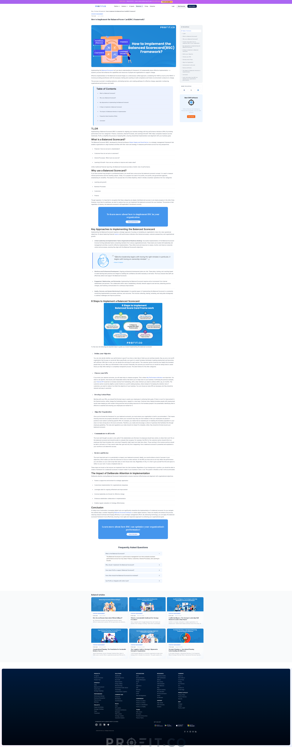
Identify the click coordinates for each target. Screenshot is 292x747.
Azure (137, 681)
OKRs (95, 685)
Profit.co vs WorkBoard (142, 704)
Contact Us (181, 687)
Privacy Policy (181, 694)
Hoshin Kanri (97, 689)
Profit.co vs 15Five (140, 702)
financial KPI (100, 382)
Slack (137, 675)
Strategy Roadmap (98, 690)
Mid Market (118, 698)
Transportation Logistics (121, 691)
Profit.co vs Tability (141, 706)
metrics (117, 234)
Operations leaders (119, 717)
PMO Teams (139, 712)
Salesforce (138, 685)
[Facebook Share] (184, 90)
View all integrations (141, 695)
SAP (137, 687)
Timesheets (97, 713)
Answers (159, 706)
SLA (179, 685)
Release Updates (161, 689)
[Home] (100, 6)
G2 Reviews (160, 697)
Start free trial (181, 6)
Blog (92, 11)
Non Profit (117, 679)
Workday (138, 689)
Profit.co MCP (181, 708)
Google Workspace (140, 679)
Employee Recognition (99, 698)
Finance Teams (140, 717)
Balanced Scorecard (107, 70)
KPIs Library (160, 681)
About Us (180, 675)
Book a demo (192, 6)
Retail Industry (118, 681)
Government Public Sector (121, 687)
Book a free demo (133, 534)
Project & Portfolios (98, 707)
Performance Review (99, 696)
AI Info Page (181, 689)
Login (173, 6)
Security (180, 698)
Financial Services (119, 677)
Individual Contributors (120, 710)
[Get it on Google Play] (158, 725)
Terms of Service (182, 696)
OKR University (161, 704)
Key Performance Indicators (155, 377)
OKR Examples (160, 683)
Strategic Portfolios (99, 709)
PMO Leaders (118, 713)
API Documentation (162, 693)
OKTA (137, 693)
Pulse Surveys (97, 700)
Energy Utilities (118, 683)
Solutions (124, 6)
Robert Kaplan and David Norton (139, 142)
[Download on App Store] (180, 725)
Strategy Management (99, 11)
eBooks (159, 679)
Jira (137, 683)
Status (158, 695)
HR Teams (138, 713)
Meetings (96, 702)
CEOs (116, 706)
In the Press (181, 679)
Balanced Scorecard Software (122, 512)
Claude (180, 706)
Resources (138, 6)
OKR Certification (161, 677)
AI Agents (131, 6)
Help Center (160, 702)
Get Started (191, 116)
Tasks (95, 711)
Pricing (146, 6)
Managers (117, 712)
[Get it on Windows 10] (191, 725)
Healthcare (117, 675)
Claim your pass (166, 1)
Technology (118, 689)
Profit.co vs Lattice (140, 700)
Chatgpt (180, 704)
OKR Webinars (160, 685)
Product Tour (97, 679)
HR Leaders (118, 708)
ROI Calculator (160, 691)
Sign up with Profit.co (133, 221)
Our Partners (181, 683)
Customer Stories (161, 675)
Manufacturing (118, 685)
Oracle (137, 691)
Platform (116, 6)
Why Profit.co (181, 677)
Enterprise (152, 6)
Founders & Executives (141, 715)
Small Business (118, 700)
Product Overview (98, 677)
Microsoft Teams (140, 677)
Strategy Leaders (119, 715)
